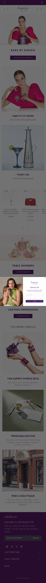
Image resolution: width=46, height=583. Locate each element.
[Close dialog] (45, 278)
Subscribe (34, 301)
